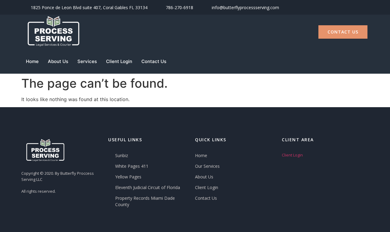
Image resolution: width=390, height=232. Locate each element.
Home (32, 61)
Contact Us (153, 61)
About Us (58, 61)
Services (87, 61)
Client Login (119, 61)
